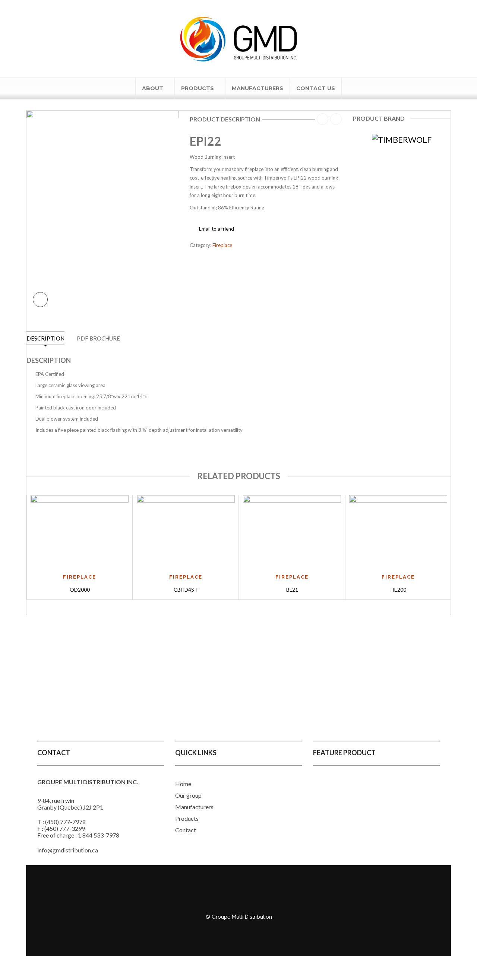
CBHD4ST (186, 589)
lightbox (40, 299)
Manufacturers (257, 88)
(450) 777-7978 (65, 821)
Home (183, 783)
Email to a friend (216, 229)
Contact (185, 829)
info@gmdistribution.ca (67, 850)
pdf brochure (98, 338)
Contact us (315, 88)
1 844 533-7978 (98, 835)
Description (45, 338)
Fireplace (222, 245)
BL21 (292, 589)
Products (197, 88)
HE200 (398, 589)
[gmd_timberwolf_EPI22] (102, 211)
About (152, 88)
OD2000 (80, 589)
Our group (188, 795)
